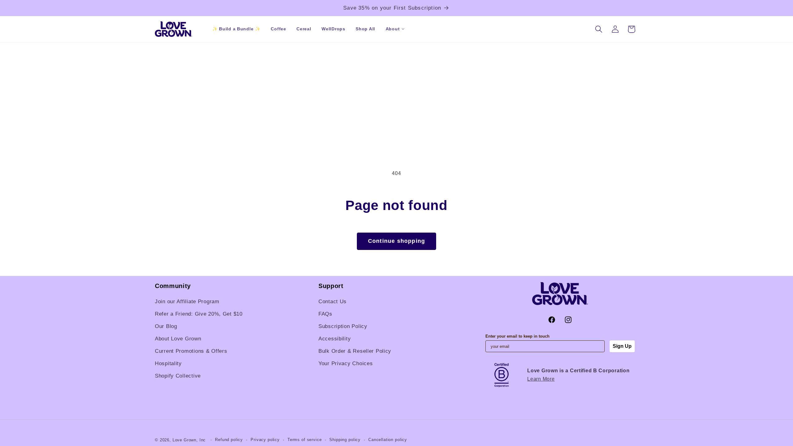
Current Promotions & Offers (191, 351)
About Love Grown (178, 339)
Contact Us (332, 301)
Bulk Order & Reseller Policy (354, 351)
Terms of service (304, 439)
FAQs (325, 314)
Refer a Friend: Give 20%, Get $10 (199, 314)
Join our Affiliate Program (187, 301)
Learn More (540, 379)
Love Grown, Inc (189, 440)
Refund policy (229, 439)
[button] (392, 29)
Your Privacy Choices (345, 363)
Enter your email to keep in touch (517, 336)
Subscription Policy (342, 326)
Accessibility (334, 339)
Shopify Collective (178, 376)
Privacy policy (265, 439)
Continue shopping (396, 241)
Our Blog (166, 326)
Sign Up (622, 346)
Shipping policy (345, 439)
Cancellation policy (387, 439)
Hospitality (168, 363)
